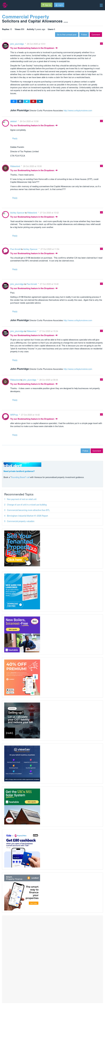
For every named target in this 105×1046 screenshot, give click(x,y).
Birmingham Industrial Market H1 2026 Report (27, 515)
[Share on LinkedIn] (40, 101)
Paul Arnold (15, 249)
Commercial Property (25, 16)
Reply (15, 138)
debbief (13, 121)
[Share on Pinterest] (33, 101)
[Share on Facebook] (20, 101)
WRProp (14, 414)
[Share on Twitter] (27, 101)
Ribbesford (15, 166)
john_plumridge (17, 43)
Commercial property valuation (20, 521)
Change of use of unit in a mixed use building (27, 504)
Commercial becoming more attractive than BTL (28, 510)
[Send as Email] (14, 101)
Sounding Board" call (20, 477)
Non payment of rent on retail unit (21, 499)
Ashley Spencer (17, 212)
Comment (96, 34)
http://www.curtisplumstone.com (78, 110)
